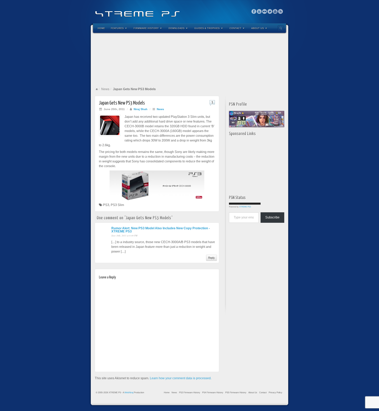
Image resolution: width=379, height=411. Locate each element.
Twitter (269, 11)
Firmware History (146, 28)
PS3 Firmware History (189, 392)
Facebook (253, 11)
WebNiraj (129, 392)
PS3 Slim (117, 205)
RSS (280, 11)
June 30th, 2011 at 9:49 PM (124, 235)
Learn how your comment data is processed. (180, 378)
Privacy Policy (275, 392)
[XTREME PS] (189, 11)
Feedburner (259, 11)
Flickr (264, 11)
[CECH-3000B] (157, 185)
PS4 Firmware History (212, 392)
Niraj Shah (140, 109)
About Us (257, 28)
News (105, 89)
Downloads (177, 28)
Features (117, 28)
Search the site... (281, 28)
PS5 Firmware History (235, 392)
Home (101, 28)
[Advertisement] (189, 60)
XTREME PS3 (245, 207)
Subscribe (272, 217)
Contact (235, 28)
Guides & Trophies (207, 28)
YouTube (275, 11)
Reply (211, 257)
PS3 (106, 205)
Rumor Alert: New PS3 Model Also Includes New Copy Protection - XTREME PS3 (160, 230)
